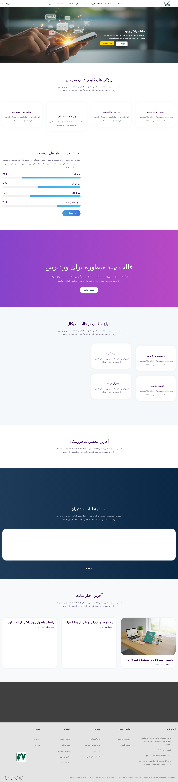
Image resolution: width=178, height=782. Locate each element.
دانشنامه (60, 3)
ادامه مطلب (71, 213)
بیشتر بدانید (89, 290)
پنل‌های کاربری (125, 745)
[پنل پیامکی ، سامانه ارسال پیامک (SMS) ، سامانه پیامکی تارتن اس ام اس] (167, 3)
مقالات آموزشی (64, 739)
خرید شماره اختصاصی (92, 745)
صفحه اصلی (120, 3)
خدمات (85, 3)
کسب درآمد (96, 751)
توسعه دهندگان (73, 3)
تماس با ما (36, 745)
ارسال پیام (106, 44)
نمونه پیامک (66, 745)
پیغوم (50, 3)
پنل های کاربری (109, 3)
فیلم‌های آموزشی (64, 751)
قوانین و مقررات (64, 757)
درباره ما (37, 739)
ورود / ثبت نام (6, 3)
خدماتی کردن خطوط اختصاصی (89, 757)
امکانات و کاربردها (96, 3)
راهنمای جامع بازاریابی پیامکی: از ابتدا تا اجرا (149, 659)
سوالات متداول (65, 762)
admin (167, 664)
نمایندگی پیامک (95, 739)
